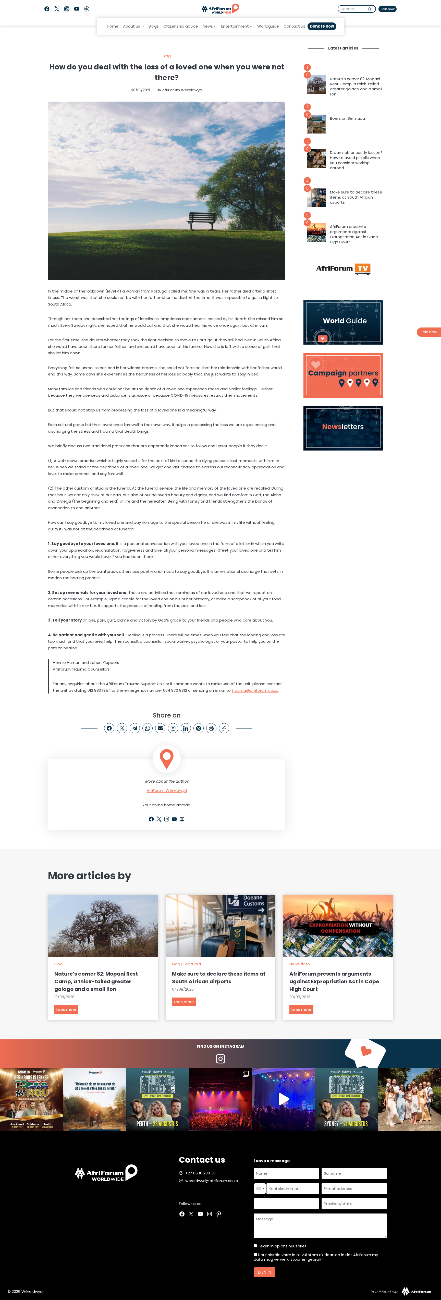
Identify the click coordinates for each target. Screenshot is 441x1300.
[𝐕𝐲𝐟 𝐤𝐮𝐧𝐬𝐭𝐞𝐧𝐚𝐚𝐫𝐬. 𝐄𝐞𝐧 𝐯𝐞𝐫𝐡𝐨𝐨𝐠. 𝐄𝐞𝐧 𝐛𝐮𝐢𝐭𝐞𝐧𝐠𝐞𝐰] (31, 1099)
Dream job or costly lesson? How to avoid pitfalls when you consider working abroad (356, 160)
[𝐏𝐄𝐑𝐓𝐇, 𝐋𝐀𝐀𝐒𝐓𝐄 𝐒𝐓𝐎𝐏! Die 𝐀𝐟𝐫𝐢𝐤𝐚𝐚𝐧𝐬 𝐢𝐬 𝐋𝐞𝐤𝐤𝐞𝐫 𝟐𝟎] (157, 1099)
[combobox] (260, 1188)
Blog (167, 55)
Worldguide (268, 26)
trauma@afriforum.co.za (255, 690)
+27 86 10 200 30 (200, 1173)
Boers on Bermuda (347, 118)
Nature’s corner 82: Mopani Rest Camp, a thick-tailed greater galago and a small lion (356, 86)
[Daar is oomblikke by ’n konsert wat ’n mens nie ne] (283, 1099)
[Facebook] (47, 9)
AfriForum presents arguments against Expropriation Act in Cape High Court (354, 234)
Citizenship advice (180, 26)
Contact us (294, 26)
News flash (299, 964)
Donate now (322, 26)
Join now (388, 9)
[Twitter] (57, 9)
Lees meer (67, 1010)
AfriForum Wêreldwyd (167, 790)
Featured (192, 964)
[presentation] (316, 84)
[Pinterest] (87, 9)
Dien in (264, 1272)
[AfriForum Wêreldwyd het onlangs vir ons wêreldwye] (409, 1099)
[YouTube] (77, 9)
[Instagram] (67, 9)
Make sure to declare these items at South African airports (356, 197)
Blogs (154, 26)
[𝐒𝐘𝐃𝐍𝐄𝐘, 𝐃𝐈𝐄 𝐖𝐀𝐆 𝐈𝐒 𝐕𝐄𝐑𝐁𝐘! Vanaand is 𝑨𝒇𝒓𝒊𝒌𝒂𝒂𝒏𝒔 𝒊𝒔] (346, 1099)
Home (112, 26)
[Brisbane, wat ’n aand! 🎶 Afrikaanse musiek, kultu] (220, 1099)
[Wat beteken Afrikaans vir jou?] (94, 1099)
